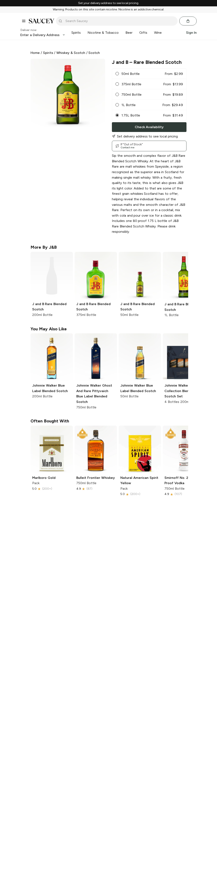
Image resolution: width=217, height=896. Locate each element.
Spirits (48, 53)
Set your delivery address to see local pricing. (108, 3)
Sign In (191, 33)
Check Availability (149, 127)
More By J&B (44, 247)
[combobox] (119, 21)
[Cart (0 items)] (188, 21)
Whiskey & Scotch (70, 53)
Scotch (94, 53)
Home (35, 53)
